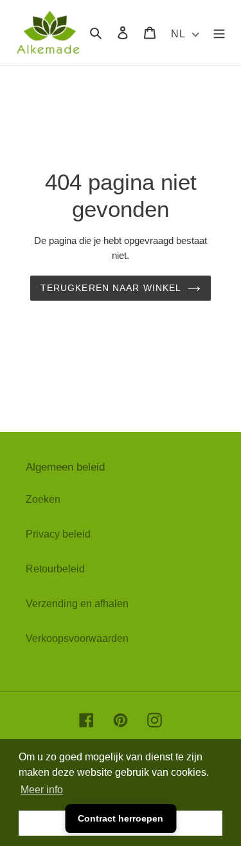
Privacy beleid (58, 534)
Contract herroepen (120, 818)
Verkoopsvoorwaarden (77, 638)
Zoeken (43, 499)
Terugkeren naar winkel (111, 288)
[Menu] (219, 32)
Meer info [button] (42, 789)
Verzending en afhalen (77, 603)
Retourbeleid (55, 568)
